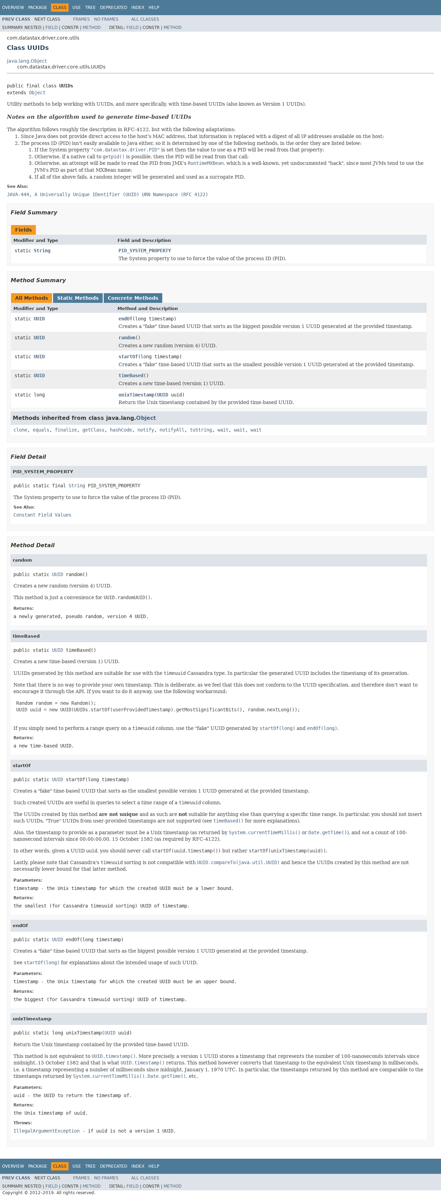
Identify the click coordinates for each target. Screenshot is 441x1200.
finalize (66, 430)
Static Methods (78, 298)
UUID (39, 318)
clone (20, 430)
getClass (93, 430)
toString (201, 430)
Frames (81, 19)
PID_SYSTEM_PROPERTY (145, 250)
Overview (13, 7)
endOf (125, 318)
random (127, 337)
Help (153, 7)
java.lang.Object (27, 61)
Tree (90, 7)
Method (92, 27)
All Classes (145, 19)
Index (137, 7)
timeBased (131, 375)
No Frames (106, 19)
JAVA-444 (18, 194)
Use (76, 7)
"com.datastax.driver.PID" (125, 149)
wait (222, 430)
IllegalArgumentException (46, 1131)
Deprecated (113, 7)
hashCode (121, 430)
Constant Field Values (42, 515)
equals (41, 430)
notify (145, 430)
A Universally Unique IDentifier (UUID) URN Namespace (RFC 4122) (121, 194)
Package (37, 7)
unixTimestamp (136, 394)
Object (37, 92)
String (42, 250)
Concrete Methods (133, 298)
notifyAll (172, 430)
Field (51, 27)
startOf (128, 356)
